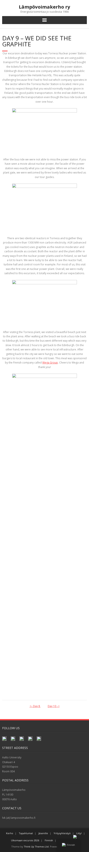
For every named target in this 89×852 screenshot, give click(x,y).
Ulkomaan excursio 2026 (25, 840)
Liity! (79, 833)
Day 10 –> (54, 706)
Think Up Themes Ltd (36, 846)
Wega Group (50, 362)
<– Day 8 (35, 706)
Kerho (9, 833)
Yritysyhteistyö (62, 833)
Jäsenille (43, 833)
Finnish (49, 840)
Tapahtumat (26, 833)
